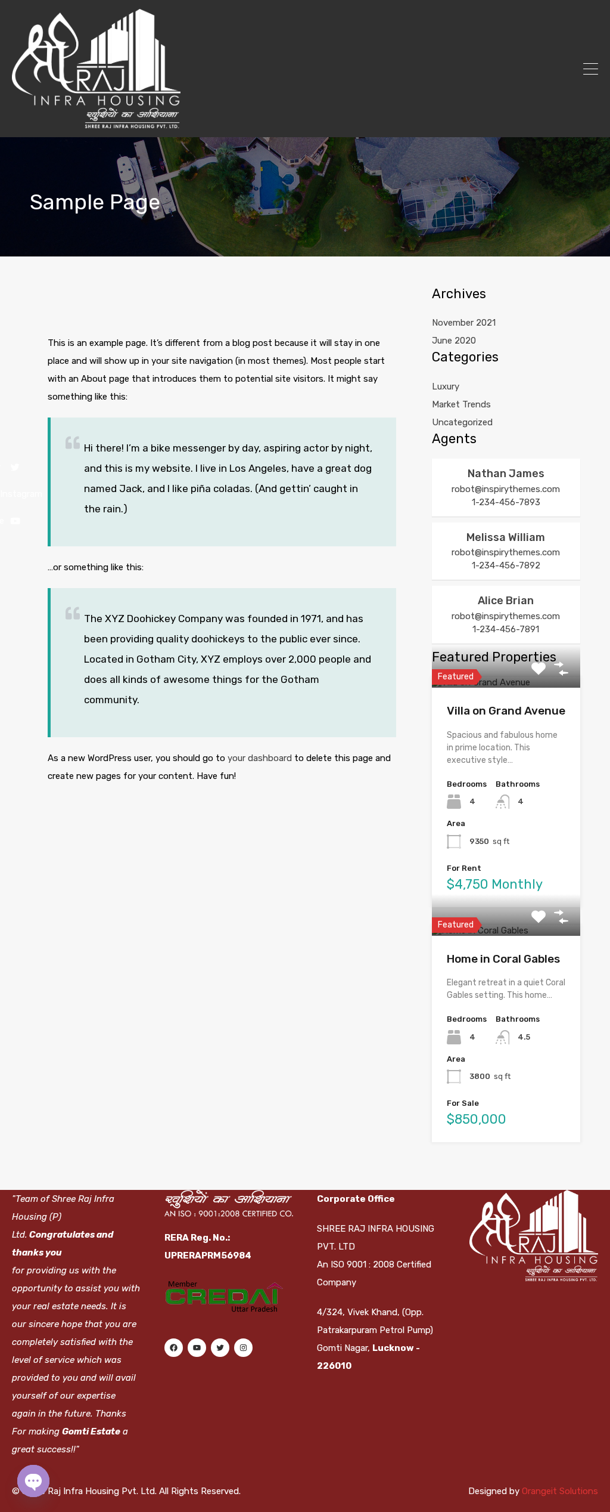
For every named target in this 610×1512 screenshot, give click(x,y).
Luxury (445, 386)
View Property (506, 686)
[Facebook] (173, 1348)
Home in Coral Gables (503, 959)
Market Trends (461, 404)
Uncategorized (462, 422)
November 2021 (464, 322)
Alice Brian (506, 600)
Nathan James (506, 473)
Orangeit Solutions (560, 1491)
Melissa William (505, 537)
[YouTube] (197, 1348)
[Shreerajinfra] (96, 123)
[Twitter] (220, 1348)
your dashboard (260, 758)
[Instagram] (243, 1348)
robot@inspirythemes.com (506, 489)
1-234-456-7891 (505, 629)
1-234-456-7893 (506, 502)
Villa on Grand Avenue (506, 711)
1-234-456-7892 (506, 565)
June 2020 (454, 340)
